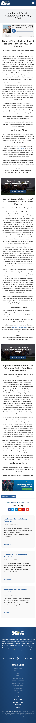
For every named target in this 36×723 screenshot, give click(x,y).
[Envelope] (31, 658)
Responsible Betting (14, 650)
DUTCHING (21, 148)
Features (18, 707)
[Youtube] (26, 658)
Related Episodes (9, 497)
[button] (33, 2)
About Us (18, 697)
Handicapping (18, 702)
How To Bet (18, 699)
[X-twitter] (22, 658)
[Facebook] (17, 658)
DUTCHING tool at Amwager (20, 327)
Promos (18, 704)
